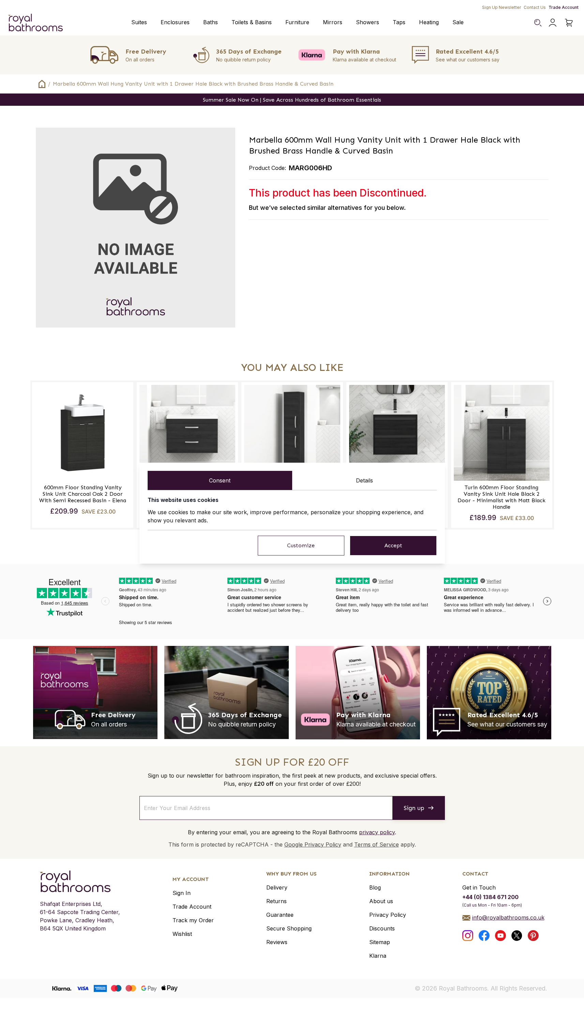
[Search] (537, 22)
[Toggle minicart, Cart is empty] (569, 22)
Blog (375, 887)
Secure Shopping (289, 928)
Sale (458, 22)
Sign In (182, 893)
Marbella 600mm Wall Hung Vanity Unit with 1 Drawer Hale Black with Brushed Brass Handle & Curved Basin (193, 84)
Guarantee (280, 914)
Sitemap (379, 942)
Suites (139, 22)
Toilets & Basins (251, 22)
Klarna (377, 955)
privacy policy (377, 832)
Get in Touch (479, 887)
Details (364, 480)
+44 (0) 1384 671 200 (490, 897)
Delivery (276, 887)
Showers (367, 22)
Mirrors (332, 22)
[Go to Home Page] (42, 84)
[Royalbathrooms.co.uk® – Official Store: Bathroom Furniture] (35, 22)
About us (381, 901)
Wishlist (182, 933)
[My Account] (552, 22)
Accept (393, 545)
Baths (210, 22)
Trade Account (564, 7)
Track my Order (193, 920)
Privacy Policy (387, 914)
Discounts (382, 928)
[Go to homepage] (80, 881)
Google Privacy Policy (312, 844)
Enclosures (175, 22)
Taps (399, 22)
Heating (429, 22)
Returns (276, 901)
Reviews (276, 942)
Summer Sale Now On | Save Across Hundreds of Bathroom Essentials (292, 100)
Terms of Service (376, 844)
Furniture (297, 22)
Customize (301, 545)
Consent (219, 480)
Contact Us (535, 7)
